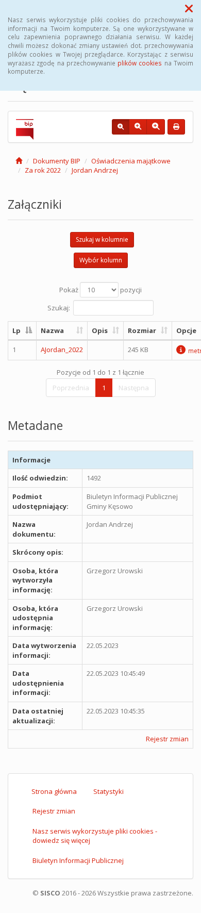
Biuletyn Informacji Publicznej (78, 860)
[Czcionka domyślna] (120, 127)
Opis (100, 330)
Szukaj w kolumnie (102, 239)
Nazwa (52, 330)
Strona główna (54, 791)
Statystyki (108, 791)
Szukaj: (58, 307)
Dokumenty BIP (56, 160)
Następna (134, 387)
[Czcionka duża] (155, 127)
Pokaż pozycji (100, 289)
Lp (16, 330)
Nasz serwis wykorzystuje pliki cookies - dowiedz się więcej (94, 835)
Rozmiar (142, 330)
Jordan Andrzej (95, 170)
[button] (189, 8)
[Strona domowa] (18, 160)
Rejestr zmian (167, 738)
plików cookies (140, 63)
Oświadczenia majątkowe (131, 160)
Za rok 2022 (43, 170)
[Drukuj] (176, 127)
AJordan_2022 (62, 349)
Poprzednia (71, 387)
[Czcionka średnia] (138, 127)
